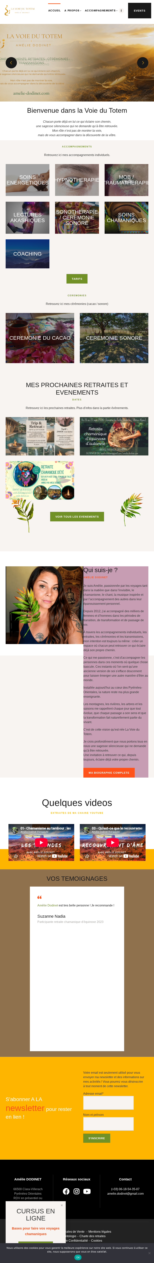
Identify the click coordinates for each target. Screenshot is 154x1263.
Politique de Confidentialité (70, 1240)
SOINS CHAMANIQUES (126, 217)
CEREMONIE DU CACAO (40, 338)
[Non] (149, 1253)
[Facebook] (66, 1191)
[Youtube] (87, 1191)
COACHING (27, 254)
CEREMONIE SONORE (114, 338)
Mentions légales (99, 1231)
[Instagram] (76, 1191)
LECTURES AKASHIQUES (27, 217)
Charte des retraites (92, 1236)
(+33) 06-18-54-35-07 (125, 1189)
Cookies (96, 1240)
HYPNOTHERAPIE (77, 180)
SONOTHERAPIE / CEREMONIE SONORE (77, 217)
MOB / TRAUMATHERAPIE (126, 180)
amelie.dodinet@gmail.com (125, 1193)
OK (78, 1257)
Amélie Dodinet (48, 905)
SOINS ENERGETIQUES (28, 180)
